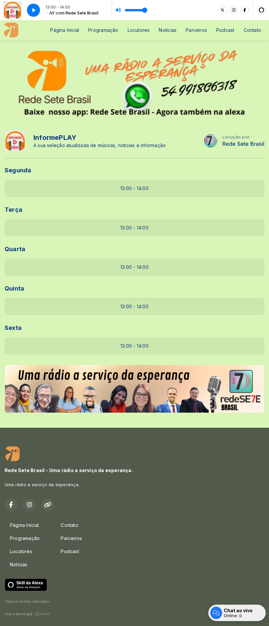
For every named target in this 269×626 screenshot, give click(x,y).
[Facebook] (244, 10)
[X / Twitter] (222, 10)
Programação (103, 30)
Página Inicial (64, 30)
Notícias (167, 30)
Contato (252, 30)
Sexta (13, 327)
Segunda (18, 170)
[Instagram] (233, 10)
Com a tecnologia (18, 614)
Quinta (14, 288)
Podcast (225, 30)
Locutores (139, 30)
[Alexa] (261, 10)
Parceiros (196, 30)
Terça (13, 209)
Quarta (15, 249)
